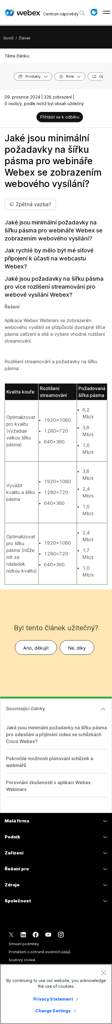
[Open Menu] (106, 12)
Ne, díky (77, 648)
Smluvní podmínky (24, 944)
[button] (93, 12)
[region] (56, 994)
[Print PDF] (31, 118)
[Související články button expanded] (103, 709)
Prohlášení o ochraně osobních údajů (39, 952)
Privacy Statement (53, 999)
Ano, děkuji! (36, 648)
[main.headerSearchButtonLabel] (81, 11)
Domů (8, 38)
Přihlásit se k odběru (59, 117)
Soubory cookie (22, 960)
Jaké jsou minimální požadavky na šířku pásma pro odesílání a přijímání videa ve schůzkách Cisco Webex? (56, 734)
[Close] (103, 972)
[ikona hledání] (82, 13)
